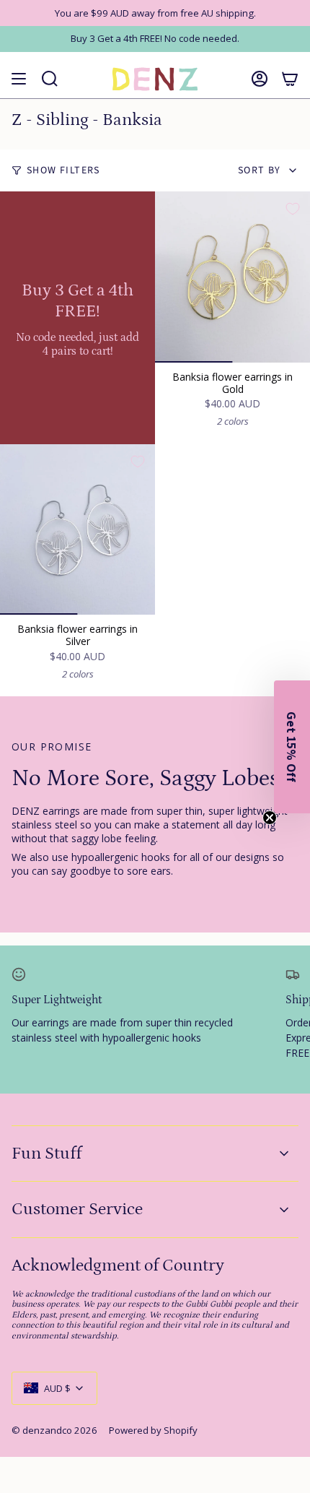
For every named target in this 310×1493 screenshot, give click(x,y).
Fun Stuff (46, 1153)
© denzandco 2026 (54, 1430)
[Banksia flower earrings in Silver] (77, 529)
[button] (292, 746)
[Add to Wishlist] (292, 208)
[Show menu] (18, 79)
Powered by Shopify (153, 1430)
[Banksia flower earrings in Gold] (232, 277)
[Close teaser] (269, 817)
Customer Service (77, 1209)
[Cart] (290, 79)
